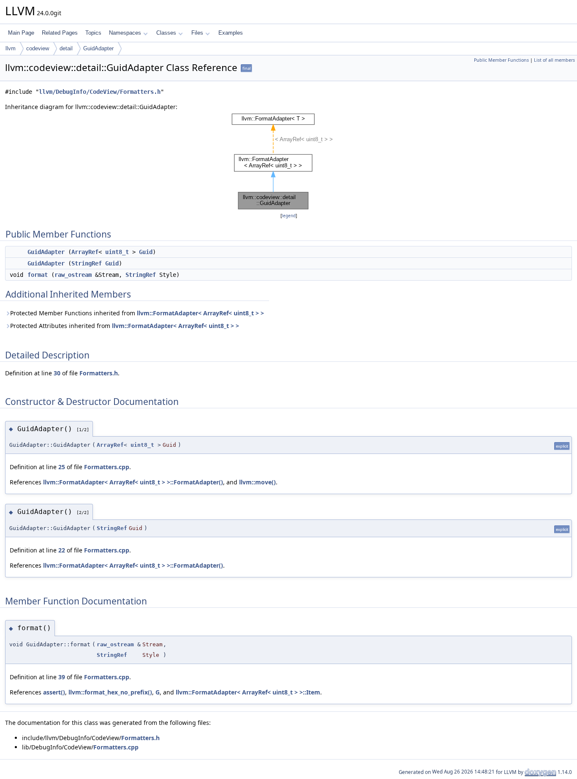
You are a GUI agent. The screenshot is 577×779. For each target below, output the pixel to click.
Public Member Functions (501, 60)
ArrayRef (84, 252)
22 (61, 550)
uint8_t (117, 252)
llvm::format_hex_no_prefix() (110, 692)
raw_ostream (73, 274)
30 (57, 373)
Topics (93, 33)
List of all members (554, 60)
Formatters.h (98, 373)
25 (61, 467)
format (37, 274)
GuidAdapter (98, 48)
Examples (230, 33)
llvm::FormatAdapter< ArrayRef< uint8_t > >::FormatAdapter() (133, 482)
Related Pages (60, 33)
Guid (145, 252)
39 (61, 677)
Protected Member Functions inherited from (137, 313)
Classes (166, 33)
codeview (37, 48)
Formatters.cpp (106, 467)
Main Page (21, 33)
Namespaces (125, 33)
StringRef (86, 263)
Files (197, 33)
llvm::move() (257, 482)
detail (66, 48)
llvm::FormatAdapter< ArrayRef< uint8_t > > (200, 313)
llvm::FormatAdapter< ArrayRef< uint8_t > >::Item (248, 692)
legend (289, 216)
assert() (54, 692)
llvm (10, 48)
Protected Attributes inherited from (124, 326)
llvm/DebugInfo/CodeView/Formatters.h (100, 91)
